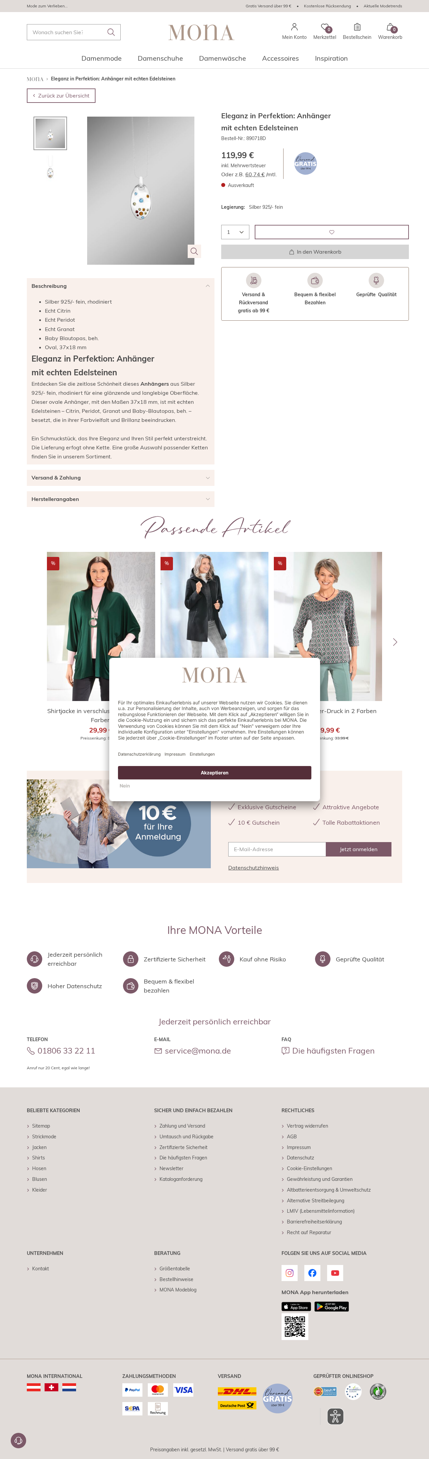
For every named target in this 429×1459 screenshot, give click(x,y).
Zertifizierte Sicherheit (183, 1147)
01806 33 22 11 (66, 1050)
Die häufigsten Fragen (333, 1050)
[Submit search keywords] (111, 32)
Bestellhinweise (176, 1279)
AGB (292, 1137)
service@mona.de (198, 1050)
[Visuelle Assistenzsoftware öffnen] (332, 1416)
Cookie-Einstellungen (309, 1168)
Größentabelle (175, 1269)
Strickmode (44, 1137)
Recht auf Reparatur (309, 1232)
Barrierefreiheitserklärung (314, 1222)
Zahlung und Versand (182, 1126)
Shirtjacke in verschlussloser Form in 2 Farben (101, 715)
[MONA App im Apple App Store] (296, 1306)
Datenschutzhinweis (253, 867)
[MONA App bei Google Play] (331, 1306)
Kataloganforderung (181, 1179)
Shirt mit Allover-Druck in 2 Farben (328, 711)
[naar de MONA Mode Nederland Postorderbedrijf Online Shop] (69, 1387)
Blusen (39, 1179)
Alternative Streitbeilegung (315, 1201)
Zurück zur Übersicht (63, 95)
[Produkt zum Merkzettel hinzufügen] (332, 232)
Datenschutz (300, 1158)
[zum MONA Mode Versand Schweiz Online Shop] (51, 1387)
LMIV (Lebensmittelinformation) (321, 1211)
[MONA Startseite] (201, 32)
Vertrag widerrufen (307, 1126)
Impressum (299, 1147)
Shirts (38, 1158)
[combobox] (74, 32)
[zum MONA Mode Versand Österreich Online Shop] (34, 1387)
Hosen (39, 1168)
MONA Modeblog (178, 1290)
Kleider (39, 1190)
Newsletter (171, 1168)
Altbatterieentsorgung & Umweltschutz (329, 1190)
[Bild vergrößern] (194, 251)
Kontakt (40, 1269)
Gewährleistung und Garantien (320, 1179)
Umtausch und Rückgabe (186, 1137)
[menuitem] (101, 60)
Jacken (39, 1147)
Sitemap (41, 1126)
